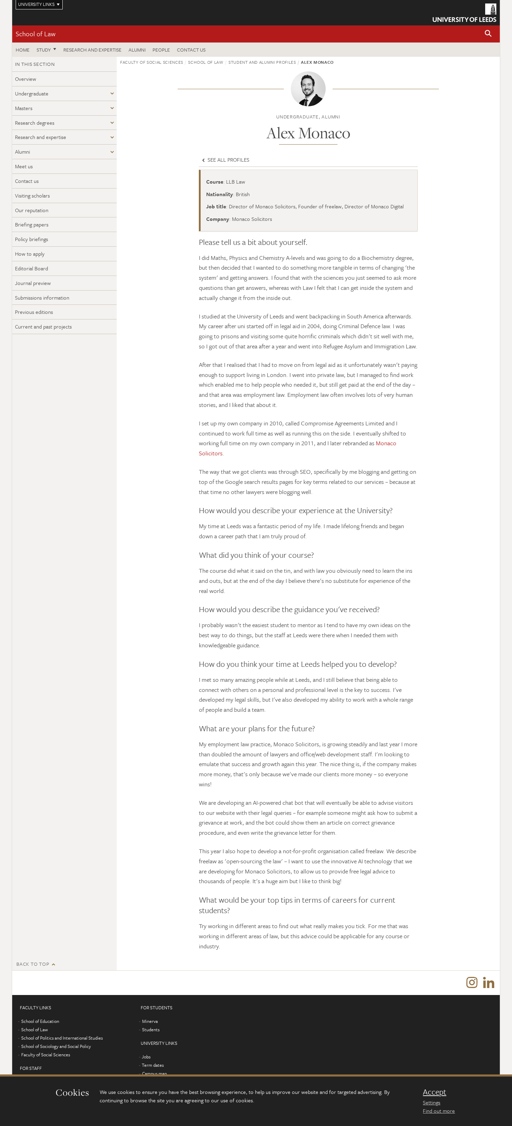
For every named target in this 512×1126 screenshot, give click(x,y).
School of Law (35, 33)
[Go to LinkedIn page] (488, 982)
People (161, 49)
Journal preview (33, 283)
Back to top (32, 963)
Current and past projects (43, 326)
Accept (434, 1092)
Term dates (153, 1065)
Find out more (439, 1111)
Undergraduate (31, 93)
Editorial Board (31, 268)
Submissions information (42, 297)
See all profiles (227, 159)
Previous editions (34, 312)
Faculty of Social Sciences (151, 62)
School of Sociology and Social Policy (56, 1046)
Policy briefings (31, 239)
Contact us (191, 49)
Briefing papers (31, 224)
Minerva (150, 1021)
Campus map (154, 1073)
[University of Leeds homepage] (464, 12)
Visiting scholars (32, 195)
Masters (23, 108)
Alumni (137, 49)
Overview (25, 79)
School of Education (40, 1021)
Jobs (146, 1056)
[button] (488, 34)
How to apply (30, 253)
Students (151, 1029)
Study (44, 49)
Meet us (24, 166)
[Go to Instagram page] (472, 982)
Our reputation (31, 210)
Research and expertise (92, 49)
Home (23, 49)
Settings (431, 1102)
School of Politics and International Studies (62, 1037)
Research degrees (34, 122)
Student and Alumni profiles (262, 62)
